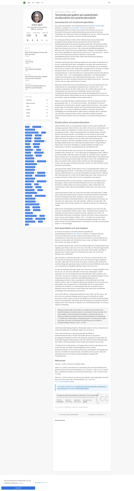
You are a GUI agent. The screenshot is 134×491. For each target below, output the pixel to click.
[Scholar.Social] (32, 40)
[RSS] (46, 40)
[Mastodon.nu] (37, 40)
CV (42, 2)
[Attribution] (86, 402)
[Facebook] (27, 40)
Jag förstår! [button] (18, 488)
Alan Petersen (77, 234)
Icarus (45, 482)
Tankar (74, 11)
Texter (38, 2)
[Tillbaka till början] (116, 487)
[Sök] (109, 2)
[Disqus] (82, 446)
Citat (26, 71)
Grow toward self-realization (33, 69)
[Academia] (42, 40)
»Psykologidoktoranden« (82, 388)
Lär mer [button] (21, 483)
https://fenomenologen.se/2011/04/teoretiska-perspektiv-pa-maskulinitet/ (76, 397)
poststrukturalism (83, 407)
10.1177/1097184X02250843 (64, 381)
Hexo (41, 482)
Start (28, 2)
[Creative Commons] (84, 402)
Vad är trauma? (29, 61)
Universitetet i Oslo (76, 28)
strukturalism (74, 407)
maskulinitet (67, 407)
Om (33, 2)
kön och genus (60, 407)
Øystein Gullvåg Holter (97, 26)
